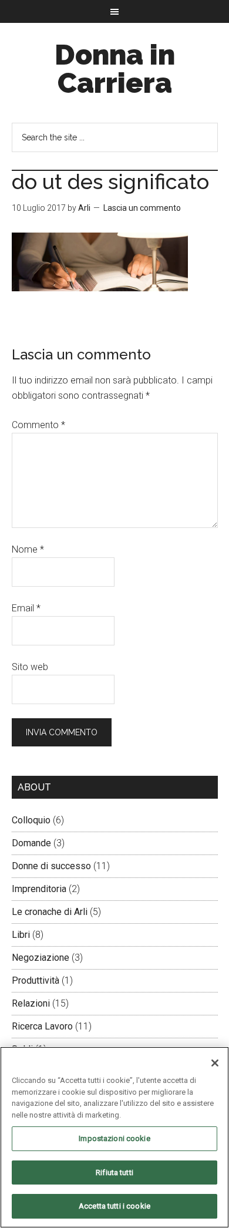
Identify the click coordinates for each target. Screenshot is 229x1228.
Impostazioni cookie (114, 1138)
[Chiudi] (215, 1063)
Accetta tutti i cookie (114, 1206)
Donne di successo (51, 866)
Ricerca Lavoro (42, 1026)
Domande (31, 843)
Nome (28, 549)
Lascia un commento (142, 208)
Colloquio (31, 820)
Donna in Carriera (115, 68)
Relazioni (31, 1003)
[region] (114, 1137)
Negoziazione (40, 957)
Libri (21, 934)
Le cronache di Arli (49, 911)
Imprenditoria (39, 888)
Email (26, 608)
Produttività (35, 980)
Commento (38, 424)
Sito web (30, 666)
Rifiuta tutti (114, 1172)
